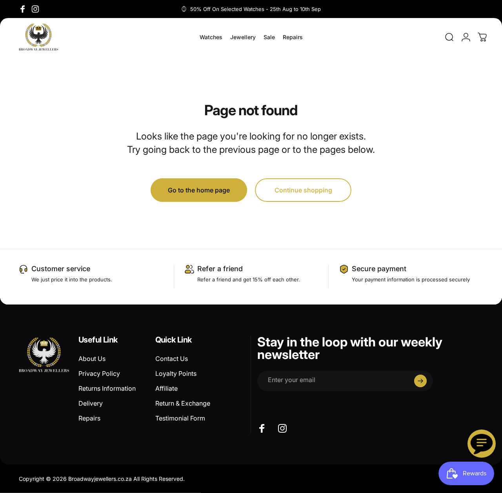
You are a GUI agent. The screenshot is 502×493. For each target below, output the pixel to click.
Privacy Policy (99, 373)
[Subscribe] (420, 381)
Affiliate (166, 388)
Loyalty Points (175, 373)
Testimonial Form (180, 418)
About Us (91, 358)
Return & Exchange (182, 403)
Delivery (90, 403)
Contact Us (171, 358)
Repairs (89, 418)
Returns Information (107, 388)
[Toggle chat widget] (481, 444)
